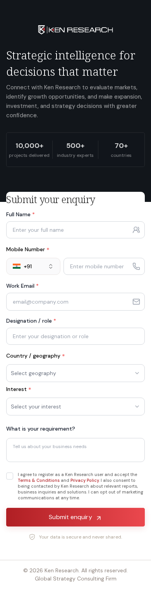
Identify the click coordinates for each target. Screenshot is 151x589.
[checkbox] (9, 476)
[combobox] (33, 266)
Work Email (22, 285)
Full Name (20, 214)
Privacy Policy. (85, 480)
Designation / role (31, 320)
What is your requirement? (40, 428)
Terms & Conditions (39, 480)
